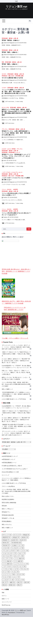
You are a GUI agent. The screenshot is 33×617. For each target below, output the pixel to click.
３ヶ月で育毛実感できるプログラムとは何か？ (15, 469)
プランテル (4, 129)
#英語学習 (6, 537)
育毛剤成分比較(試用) (8, 515)
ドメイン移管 (18, 561)
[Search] (30, 21)
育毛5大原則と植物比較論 (9, 502)
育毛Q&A (4, 505)
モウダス (4, 74)
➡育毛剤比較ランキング (8, 459)
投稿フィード (5, 598)
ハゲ (16, 569)
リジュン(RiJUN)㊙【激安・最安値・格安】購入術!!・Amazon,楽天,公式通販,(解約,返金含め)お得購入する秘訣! (16, 384)
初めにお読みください (8, 496)
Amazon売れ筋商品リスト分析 (10, 472)
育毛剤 (12, 585)
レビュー (16, 577)
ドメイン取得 (19, 558)
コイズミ (24, 550)
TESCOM (6, 545)
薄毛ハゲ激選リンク (7, 389)
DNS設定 (5, 540)
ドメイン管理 (7, 564)
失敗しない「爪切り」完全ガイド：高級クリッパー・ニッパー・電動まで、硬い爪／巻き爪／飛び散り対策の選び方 (16, 372)
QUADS (14, 540)
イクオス (4, 87)
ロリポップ (20, 579)
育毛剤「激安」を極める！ (10, 52)
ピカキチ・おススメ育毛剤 (8, 149)
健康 (12, 582)
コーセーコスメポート (9, 553)
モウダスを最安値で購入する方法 (12, 78)
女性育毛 (15, 189)
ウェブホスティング (17, 548)
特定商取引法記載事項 (8, 499)
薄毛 (19, 585)
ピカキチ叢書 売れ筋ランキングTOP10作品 (14, 399)
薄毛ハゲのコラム (7, 524)
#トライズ (17, 534)
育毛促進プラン (6, 512)
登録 (3, 592)
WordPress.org (6, 605)
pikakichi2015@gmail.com (10, 42)
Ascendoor (11, 612)
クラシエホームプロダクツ (10, 550)
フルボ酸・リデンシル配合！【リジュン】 (15, 338)
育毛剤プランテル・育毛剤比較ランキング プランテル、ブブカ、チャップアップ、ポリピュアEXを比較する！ (16, 156)
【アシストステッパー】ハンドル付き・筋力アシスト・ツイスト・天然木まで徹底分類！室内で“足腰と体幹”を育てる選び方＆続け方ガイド (16, 347)
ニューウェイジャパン (21, 564)
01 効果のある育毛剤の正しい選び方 (12, 465)
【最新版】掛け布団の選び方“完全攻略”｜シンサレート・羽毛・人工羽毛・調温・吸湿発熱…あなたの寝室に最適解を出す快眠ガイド (16, 426)
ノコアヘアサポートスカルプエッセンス (12, 172)
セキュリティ (18, 556)
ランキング (6, 577)
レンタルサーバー (8, 579)
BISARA (25, 537)
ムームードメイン (8, 574)
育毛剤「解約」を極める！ (10, 64)
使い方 (5, 582)
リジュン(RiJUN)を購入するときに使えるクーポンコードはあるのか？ (16, 214)
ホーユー (6, 571)
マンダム (15, 571)
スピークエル (7, 556)
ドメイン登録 (6, 561)
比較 (19, 582)
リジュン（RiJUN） (7, 189)
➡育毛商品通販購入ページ (9, 462)
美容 (26, 582)
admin (4, 160)
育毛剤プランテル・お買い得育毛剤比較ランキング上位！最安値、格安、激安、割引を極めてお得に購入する (16, 133)
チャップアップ (7, 558)
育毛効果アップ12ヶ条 (8, 518)
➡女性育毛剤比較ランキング (10, 456)
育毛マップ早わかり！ (8, 509)
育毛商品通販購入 (7, 521)
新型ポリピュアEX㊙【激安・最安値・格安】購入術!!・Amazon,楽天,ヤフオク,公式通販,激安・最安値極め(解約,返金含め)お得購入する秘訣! (16, 112)
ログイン (4, 595)
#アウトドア (6, 534)
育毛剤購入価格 (19, 75)
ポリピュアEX (5, 107)
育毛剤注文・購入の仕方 (8, 75)
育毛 (3, 62)
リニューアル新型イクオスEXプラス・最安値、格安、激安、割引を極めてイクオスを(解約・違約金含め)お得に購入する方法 (16, 91)
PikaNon (5, 197)
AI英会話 (15, 537)
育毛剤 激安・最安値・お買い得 (10, 38)
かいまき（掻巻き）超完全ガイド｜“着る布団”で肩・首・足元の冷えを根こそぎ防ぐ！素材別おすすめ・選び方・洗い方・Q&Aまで (16, 360)
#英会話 (26, 534)
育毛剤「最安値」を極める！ (11, 40)
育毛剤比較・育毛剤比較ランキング (11, 152)
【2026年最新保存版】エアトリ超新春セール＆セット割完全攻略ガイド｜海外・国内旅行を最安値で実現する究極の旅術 (16, 394)
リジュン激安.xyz (16, 6)
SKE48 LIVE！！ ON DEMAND (11, 542)
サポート (22, 553)
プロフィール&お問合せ (8, 486)
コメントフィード (7, 602)
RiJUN (23, 540)
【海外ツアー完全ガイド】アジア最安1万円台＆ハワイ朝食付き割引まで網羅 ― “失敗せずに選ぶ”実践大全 (16, 353)
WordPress (5, 614)
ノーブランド (7, 569)
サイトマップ (5, 475)
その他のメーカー (18, 545)
